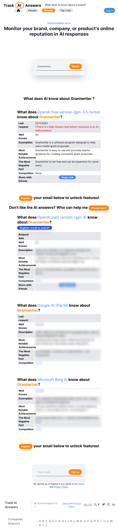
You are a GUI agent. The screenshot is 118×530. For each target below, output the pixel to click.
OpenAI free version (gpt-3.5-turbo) (68, 112)
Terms (81, 483)
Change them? (98, 208)
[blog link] (108, 505)
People (32, 10)
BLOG (88, 505)
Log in (109, 10)
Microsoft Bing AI (52, 379)
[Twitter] (103, 505)
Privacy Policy (61, 486)
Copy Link (67, 177)
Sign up (75, 472)
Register (25, 198)
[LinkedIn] (113, 505)
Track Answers (22, 5)
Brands (48, 10)
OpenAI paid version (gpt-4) (62, 217)
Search (75, 66)
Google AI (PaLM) (52, 305)
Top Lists (65, 10)
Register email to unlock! (34, 227)
